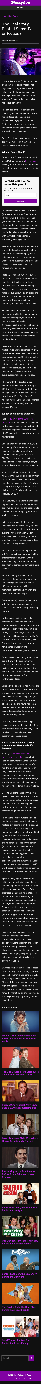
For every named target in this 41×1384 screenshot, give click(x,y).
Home (5, 16)
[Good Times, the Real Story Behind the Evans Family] (20, 1335)
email (9, 188)
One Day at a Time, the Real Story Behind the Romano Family (20, 1242)
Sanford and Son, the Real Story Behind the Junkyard (19, 1209)
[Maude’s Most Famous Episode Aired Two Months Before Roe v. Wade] (20, 1030)
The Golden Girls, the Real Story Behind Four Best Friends (19, 1308)
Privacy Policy (28, 1379)
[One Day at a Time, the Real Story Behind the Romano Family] (20, 1235)
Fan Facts (13, 16)
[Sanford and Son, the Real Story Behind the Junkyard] (20, 1202)
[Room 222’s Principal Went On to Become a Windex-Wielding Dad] (20, 1099)
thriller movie (31, 161)
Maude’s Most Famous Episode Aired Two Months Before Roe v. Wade (19, 1038)
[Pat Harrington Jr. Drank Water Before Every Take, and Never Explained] (20, 1166)
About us (30, 1375)
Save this (20, 201)
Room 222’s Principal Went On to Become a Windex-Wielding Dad (20, 1106)
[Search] (31, 1358)
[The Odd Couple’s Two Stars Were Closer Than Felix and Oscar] (20, 1066)
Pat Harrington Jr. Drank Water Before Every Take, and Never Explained (19, 1174)
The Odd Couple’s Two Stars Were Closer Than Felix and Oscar (20, 1073)
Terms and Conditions (15, 1379)
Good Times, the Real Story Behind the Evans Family (17, 1342)
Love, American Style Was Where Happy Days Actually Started (20, 1140)
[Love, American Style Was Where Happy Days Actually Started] (20, 1133)
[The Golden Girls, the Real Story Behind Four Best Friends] (20, 1302)
